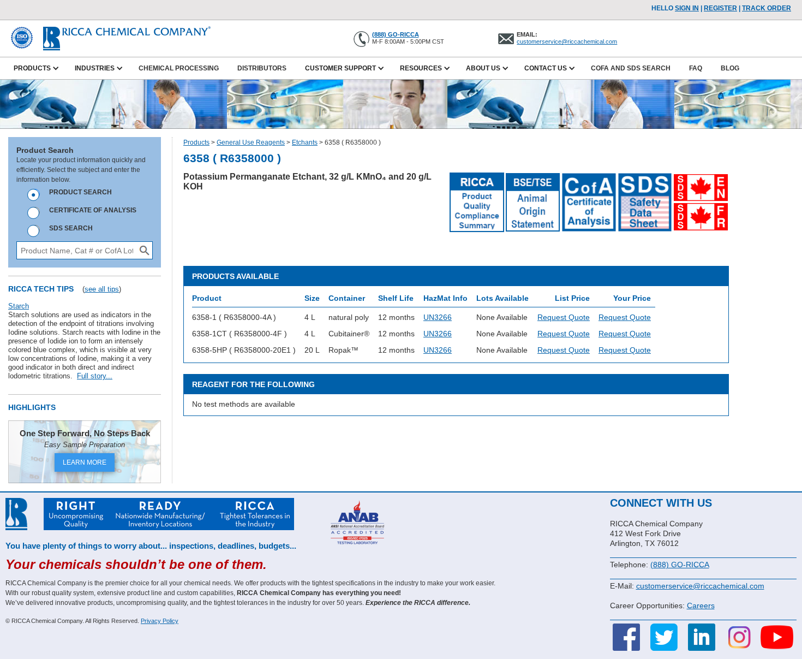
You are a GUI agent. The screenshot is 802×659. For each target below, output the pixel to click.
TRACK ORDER (766, 8)
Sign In (687, 8)
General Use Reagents (251, 142)
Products (196, 142)
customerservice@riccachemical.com (567, 41)
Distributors (261, 68)
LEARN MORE (84, 462)
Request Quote (563, 317)
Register (720, 8)
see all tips (102, 289)
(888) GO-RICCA (395, 34)
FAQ (695, 68)
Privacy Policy (159, 621)
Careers (701, 605)
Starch (18, 306)
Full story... (94, 376)
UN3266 (437, 317)
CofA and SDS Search (631, 68)
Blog (730, 68)
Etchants (305, 142)
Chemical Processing (179, 68)
